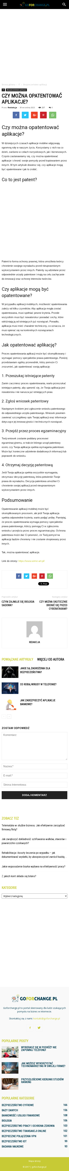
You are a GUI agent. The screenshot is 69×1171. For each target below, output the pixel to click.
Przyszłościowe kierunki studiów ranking (42, 1081)
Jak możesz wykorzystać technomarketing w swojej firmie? (43, 1065)
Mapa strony (35, 1161)
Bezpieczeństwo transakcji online (24, 1131)
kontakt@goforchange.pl (46, 1018)
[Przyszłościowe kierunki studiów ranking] (10, 1084)
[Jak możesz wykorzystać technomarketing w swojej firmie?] (10, 1068)
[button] (64, 4)
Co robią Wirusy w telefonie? (38, 684)
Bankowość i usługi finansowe (21, 1115)
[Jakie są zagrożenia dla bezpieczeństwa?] (10, 672)
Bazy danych (10, 1110)
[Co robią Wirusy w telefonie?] (10, 688)
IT (3, 90)
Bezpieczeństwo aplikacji (16, 90)
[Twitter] (39, 1028)
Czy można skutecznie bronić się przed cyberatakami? (53, 605)
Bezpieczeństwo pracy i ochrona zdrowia (28, 1125)
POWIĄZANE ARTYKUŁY (17, 659)
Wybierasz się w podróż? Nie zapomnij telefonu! (38, 1049)
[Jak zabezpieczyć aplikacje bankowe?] (10, 704)
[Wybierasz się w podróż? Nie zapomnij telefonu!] (10, 1052)
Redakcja (12, 107)
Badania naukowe (12, 1146)
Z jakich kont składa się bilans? (19, 876)
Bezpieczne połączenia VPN (19, 1136)
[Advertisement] (34, 45)
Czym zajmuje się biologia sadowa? (18, 603)
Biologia (7, 1120)
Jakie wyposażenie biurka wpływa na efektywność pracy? (33, 866)
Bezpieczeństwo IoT (14, 1141)
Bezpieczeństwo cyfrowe (18, 1105)
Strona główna (8, 84)
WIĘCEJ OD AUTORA (50, 659)
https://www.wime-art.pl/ (31, 561)
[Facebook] (30, 1028)
